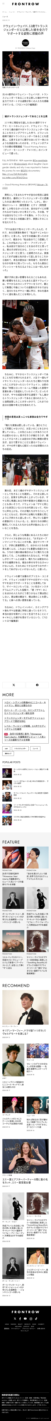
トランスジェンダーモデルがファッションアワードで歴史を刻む (24, 720)
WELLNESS (18, 1326)
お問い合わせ (41, 1329)
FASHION (13, 1324)
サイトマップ (24, 1331)
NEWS (7, 1324)
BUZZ (32, 1326)
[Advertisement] (25, 651)
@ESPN (24, 170)
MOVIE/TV (27, 1324)
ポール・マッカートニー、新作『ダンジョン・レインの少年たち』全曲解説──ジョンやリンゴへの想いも (13, 918)
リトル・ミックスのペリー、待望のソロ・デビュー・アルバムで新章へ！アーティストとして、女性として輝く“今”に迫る (13, 962)
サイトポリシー (15, 1329)
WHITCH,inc (34, 1418)
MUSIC (34, 1324)
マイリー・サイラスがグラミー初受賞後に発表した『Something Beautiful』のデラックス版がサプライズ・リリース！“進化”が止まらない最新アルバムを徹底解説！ (37, 965)
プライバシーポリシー (28, 1329)
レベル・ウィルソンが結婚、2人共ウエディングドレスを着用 (25, 728)
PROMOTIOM (7, 870)
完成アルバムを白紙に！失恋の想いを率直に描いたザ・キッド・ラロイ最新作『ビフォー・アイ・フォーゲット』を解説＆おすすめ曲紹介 (38, 921)
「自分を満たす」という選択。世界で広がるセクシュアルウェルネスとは (37, 876)
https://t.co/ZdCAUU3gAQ (14, 174)
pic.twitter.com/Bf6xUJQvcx (15, 177)
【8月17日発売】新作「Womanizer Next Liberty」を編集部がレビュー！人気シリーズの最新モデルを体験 (25, 736)
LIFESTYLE (26, 1326)
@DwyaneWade (40, 160)
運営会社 (6, 1329)
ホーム (4, 12)
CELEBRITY (41, 1324)
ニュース (12, 12)
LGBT (6, 749)
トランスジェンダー (20, 749)
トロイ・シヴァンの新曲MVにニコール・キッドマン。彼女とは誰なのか (25, 704)
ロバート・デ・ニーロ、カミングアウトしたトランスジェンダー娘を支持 (24, 712)
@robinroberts (20, 163)
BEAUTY (20, 1324)
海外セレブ (8, 754)
